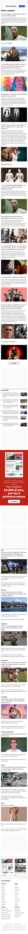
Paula (2, 803)
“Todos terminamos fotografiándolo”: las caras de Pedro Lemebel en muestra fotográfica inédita (13, 187)
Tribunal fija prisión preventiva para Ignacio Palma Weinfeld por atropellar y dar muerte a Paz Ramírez (11, 424)
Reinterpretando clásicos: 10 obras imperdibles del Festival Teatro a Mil (12, 217)
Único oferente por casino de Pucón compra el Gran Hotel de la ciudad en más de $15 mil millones (13, 594)
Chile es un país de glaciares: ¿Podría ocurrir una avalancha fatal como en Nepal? (12, 627)
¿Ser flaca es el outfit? (7, 805)
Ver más (14, 363)
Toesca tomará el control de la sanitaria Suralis (12, 619)
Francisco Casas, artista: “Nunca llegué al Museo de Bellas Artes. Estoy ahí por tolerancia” (13, 126)
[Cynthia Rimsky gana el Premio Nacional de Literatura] (14, 744)
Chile (2, 550)
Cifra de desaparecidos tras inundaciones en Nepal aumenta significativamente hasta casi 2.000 (13, 769)
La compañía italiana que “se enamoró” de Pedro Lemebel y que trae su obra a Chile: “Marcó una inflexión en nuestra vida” (14, 247)
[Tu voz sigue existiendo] (14, 352)
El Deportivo (4, 660)
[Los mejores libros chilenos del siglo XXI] (14, 294)
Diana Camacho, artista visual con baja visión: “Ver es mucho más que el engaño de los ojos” (14, 829)
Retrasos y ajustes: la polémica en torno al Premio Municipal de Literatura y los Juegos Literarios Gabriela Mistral (14, 306)
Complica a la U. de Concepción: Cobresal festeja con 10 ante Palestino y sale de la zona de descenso (13, 664)
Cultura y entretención (7, 732)
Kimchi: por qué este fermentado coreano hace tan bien (13, 824)
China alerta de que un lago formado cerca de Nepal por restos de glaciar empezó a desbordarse (11, 401)
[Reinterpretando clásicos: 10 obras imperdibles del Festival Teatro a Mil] (14, 235)
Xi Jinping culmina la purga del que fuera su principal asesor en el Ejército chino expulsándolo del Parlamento (13, 797)
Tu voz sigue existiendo (8, 341)
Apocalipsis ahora (6, 164)
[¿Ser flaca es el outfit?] (14, 814)
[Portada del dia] (14, 476)
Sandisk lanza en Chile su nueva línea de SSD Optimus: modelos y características (12, 722)
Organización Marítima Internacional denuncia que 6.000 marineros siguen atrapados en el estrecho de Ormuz (11, 412)
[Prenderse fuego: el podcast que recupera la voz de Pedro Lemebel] (14, 33)
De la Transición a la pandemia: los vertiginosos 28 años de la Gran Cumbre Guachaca (13, 755)
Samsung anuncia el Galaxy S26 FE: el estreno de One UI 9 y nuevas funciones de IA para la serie (13, 727)
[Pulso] (20, 873)
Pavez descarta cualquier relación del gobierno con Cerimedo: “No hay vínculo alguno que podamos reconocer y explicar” (13, 584)
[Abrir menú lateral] (2, 6)
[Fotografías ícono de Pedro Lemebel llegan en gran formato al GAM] (14, 114)
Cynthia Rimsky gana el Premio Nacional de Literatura (13, 735)
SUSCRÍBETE (14, 501)
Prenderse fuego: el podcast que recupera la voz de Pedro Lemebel (13, 14)
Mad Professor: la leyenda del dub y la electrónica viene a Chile (13, 760)
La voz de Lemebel (6, 43)
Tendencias (4, 624)
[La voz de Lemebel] (14, 54)
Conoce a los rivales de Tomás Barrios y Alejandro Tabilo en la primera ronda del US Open (13, 685)
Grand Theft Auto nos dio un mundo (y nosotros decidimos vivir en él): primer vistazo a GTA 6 (13, 700)
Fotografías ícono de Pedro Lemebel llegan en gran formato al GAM (14, 95)
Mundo (3, 765)
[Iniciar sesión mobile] (26, 6)
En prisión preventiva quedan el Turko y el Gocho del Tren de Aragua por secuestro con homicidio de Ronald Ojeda (14, 578)
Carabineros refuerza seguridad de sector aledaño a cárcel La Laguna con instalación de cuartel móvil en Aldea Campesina (11, 418)
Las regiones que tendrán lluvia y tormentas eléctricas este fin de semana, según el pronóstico (13, 655)
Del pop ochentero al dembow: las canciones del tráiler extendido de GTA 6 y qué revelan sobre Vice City (13, 650)
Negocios (3, 590)
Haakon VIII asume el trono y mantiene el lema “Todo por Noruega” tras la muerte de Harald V (11, 406)
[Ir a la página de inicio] (11, 6)
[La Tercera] (7, 873)
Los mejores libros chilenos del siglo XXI (13, 277)
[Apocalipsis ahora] (14, 175)
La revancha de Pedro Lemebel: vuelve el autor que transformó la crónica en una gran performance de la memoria (13, 66)
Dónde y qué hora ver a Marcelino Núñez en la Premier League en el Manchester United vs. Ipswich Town (13, 691)
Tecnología (4, 697)
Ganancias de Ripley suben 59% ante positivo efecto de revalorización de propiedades (13, 615)
